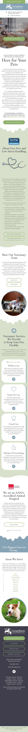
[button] (14, 644)
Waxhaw (15, 591)
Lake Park (16, 581)
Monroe (15, 586)
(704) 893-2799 (14, 664)
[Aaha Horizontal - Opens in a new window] (14, 487)
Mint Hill (15, 584)
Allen (15, 574)
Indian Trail (15, 579)
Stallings (15, 589)
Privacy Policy (14, 730)
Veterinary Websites (6, 727)
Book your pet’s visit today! (16, 117)
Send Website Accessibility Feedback (14, 728)
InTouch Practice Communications (19, 727)
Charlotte (15, 575)
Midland (15, 582)
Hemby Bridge (15, 577)
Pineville (15, 588)
